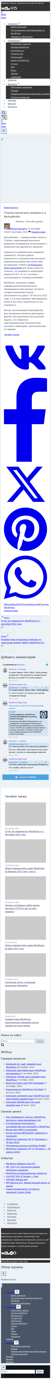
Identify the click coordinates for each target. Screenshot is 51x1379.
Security (33, 604)
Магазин (12, 103)
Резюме (14, 91)
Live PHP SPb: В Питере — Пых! (22, 1176)
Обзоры (14, 74)
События (12, 80)
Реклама (12, 100)
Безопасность (17, 51)
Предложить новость (21, 44)
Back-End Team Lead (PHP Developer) (25, 1083)
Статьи (14, 64)
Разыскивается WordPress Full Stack (24, 1089)
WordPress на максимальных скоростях (26, 1173)
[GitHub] (15, 9)
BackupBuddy (11, 604)
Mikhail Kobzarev (18, 229)
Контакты (12, 106)
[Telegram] (12, 9)
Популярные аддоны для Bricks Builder (26, 1145)
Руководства (17, 54)
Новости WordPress (20, 60)
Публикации (13, 1207)
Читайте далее (11, 334)
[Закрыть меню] (1, 1285)
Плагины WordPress (20, 47)
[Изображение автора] (7, 229)
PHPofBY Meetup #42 (17, 1179)
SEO (13, 67)
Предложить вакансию (21, 87)
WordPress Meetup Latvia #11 (21, 1163)
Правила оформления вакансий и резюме (30, 94)
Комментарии (38, 232)
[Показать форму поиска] (3, 113)
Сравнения (16, 77)
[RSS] (6, 9)
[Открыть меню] (4, 131)
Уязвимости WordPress (22, 37)
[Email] (9, 9)
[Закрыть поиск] (3, 1367)
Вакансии (12, 1213)
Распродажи (17, 57)
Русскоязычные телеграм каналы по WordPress (28, 32)
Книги (13, 70)
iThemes (24, 604)
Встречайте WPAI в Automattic (21, 1129)
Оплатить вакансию (20, 97)
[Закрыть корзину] (3, 1274)
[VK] (3, 9)
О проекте (12, 1204)
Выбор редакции (18, 27)
